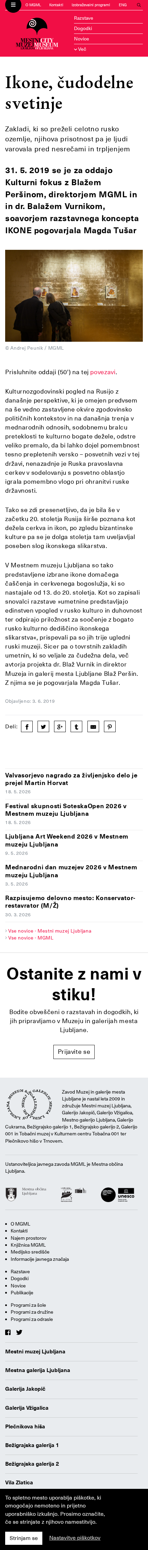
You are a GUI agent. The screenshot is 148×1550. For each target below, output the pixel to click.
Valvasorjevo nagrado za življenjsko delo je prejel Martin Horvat (71, 779)
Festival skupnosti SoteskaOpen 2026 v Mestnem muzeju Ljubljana (66, 810)
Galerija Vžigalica (27, 1408)
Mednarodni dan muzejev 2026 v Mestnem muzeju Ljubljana (71, 871)
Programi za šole (28, 1305)
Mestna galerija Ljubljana (37, 1370)
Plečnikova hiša (25, 1426)
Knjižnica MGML (28, 1245)
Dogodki (83, 28)
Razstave (83, 18)
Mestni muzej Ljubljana (35, 1351)
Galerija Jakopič (25, 1389)
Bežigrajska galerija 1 (32, 1445)
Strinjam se (24, 1538)
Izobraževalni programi (91, 5)
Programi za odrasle (32, 1319)
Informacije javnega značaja (40, 1259)
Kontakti (56, 5)
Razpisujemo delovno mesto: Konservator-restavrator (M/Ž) (70, 902)
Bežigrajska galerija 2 (32, 1464)
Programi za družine (32, 1312)
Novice (81, 39)
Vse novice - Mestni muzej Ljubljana (49, 931)
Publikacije (22, 1292)
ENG (123, 5)
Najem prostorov (28, 1238)
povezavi (102, 372)
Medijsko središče (30, 1252)
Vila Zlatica (19, 1482)
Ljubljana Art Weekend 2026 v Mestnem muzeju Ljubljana (66, 840)
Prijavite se (74, 1052)
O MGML (33, 5)
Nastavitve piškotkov (75, 1537)
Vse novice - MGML (31, 938)
